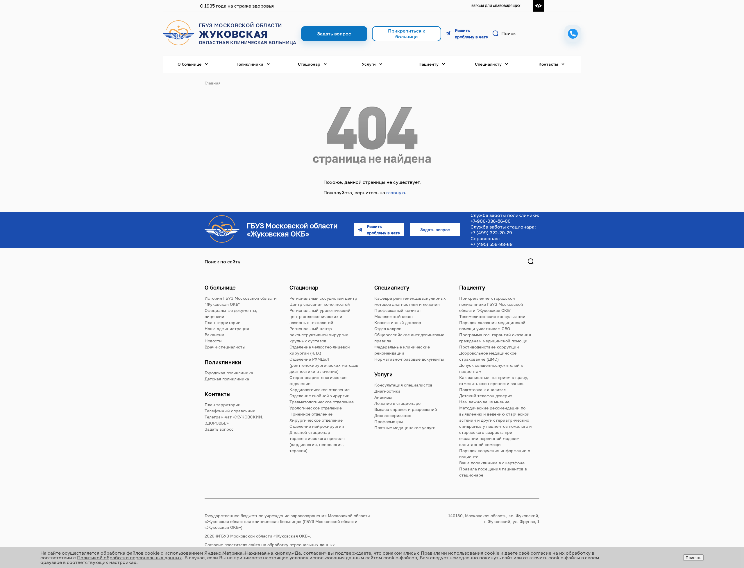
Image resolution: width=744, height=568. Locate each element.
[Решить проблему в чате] (467, 33)
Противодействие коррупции (489, 346)
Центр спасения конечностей (319, 304)
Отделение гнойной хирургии (319, 395)
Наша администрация (227, 328)
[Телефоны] (572, 33)
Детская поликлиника (227, 378)
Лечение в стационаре (397, 403)
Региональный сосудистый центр (323, 298)
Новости (213, 340)
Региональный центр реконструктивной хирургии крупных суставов (318, 334)
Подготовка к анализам (483, 389)
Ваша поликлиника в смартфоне (492, 462)
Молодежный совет (393, 316)
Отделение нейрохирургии (316, 426)
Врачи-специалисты (225, 346)
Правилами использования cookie (460, 553)
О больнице (189, 64)
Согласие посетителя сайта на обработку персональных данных (270, 544)
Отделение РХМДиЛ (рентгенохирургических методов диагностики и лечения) (323, 365)
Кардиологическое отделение (319, 389)
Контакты (548, 64)
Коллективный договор (397, 322)
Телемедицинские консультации (492, 316)
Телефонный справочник (230, 410)
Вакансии (214, 334)
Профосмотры (388, 421)
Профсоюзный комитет (397, 310)
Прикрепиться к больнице (406, 33)
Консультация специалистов (403, 384)
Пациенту (429, 64)
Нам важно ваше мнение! (485, 401)
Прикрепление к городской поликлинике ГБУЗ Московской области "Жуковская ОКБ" (491, 304)
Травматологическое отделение (321, 401)
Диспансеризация (392, 415)
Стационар (309, 64)
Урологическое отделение (315, 407)
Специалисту (488, 64)
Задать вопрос (219, 429)
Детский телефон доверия (485, 395)
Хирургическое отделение (316, 420)
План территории (223, 322)
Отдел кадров (387, 328)
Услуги (369, 64)
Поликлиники (249, 64)
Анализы (383, 397)
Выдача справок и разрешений (405, 409)
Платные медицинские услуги (405, 427)
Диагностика (387, 391)
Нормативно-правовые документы (409, 359)
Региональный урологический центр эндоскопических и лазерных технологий (319, 316)
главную (395, 192)
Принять (693, 557)
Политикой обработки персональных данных (129, 557)
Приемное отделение (310, 413)
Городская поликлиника (229, 372)
